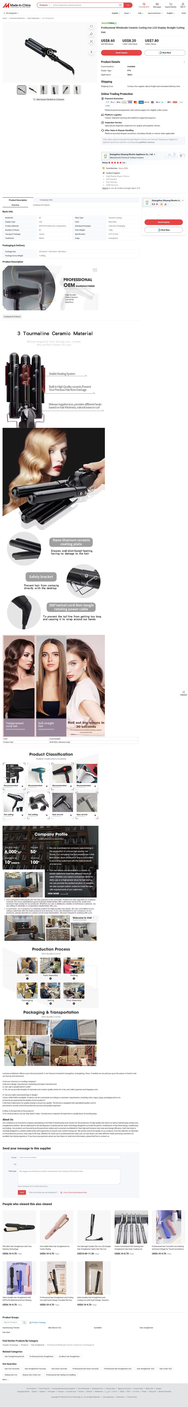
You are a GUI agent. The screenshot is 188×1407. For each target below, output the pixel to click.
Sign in (182, 6)
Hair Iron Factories (12, 1368)
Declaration (120, 1397)
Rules (184, 13)
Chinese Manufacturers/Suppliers (63, 1388)
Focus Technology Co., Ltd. (77, 1397)
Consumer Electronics (17, 18)
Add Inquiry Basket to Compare (50, 99)
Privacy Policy (132, 1397)
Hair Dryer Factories (59, 1368)
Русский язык (71, 1391)
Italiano (81, 1391)
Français (61, 1391)
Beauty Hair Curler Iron (32, 1375)
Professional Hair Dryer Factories (86, 1368)
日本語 (122, 1391)
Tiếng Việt (152, 1391)
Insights (158, 1388)
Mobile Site (149, 1388)
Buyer (126, 13)
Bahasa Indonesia (165, 1391)
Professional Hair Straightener (41, 1356)
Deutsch (89, 1391)
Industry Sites (110, 1388)
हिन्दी (128, 1391)
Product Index (138, 1388)
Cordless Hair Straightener (69, 1356)
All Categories (11, 13)
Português (51, 1391)
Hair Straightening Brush (14, 1356)
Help (140, 13)
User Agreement (108, 1397)
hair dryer (6, 1332)
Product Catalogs (38, 1322)
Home (5, 18)
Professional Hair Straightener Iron (117, 1368)
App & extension (154, 13)
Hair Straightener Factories (35, 1368)
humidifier (98, 1327)
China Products (44, 1388)
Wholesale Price (97, 1388)
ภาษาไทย (135, 1391)
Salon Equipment (33, 18)
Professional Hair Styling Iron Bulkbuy (61, 1375)
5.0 (153, 204)
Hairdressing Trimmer (11, 1327)
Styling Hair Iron (11, 1375)
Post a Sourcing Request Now (73, 1192)
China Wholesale (83, 1388)
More (5, 1379)
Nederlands (99, 1391)
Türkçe (144, 1391)
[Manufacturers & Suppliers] (16, 5)
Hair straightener (146, 1327)
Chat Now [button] (166, 52)
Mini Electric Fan (54, 1327)
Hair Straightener (48, 18)
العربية (108, 1391)
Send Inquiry (121, 52)
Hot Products (31, 1388)
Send (22, 1192)
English (34, 1391)
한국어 (114, 1391)
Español (42, 1391)
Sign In (105, 188)
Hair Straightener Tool (145, 1368)
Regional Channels (124, 1388)
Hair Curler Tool (165, 1368)
